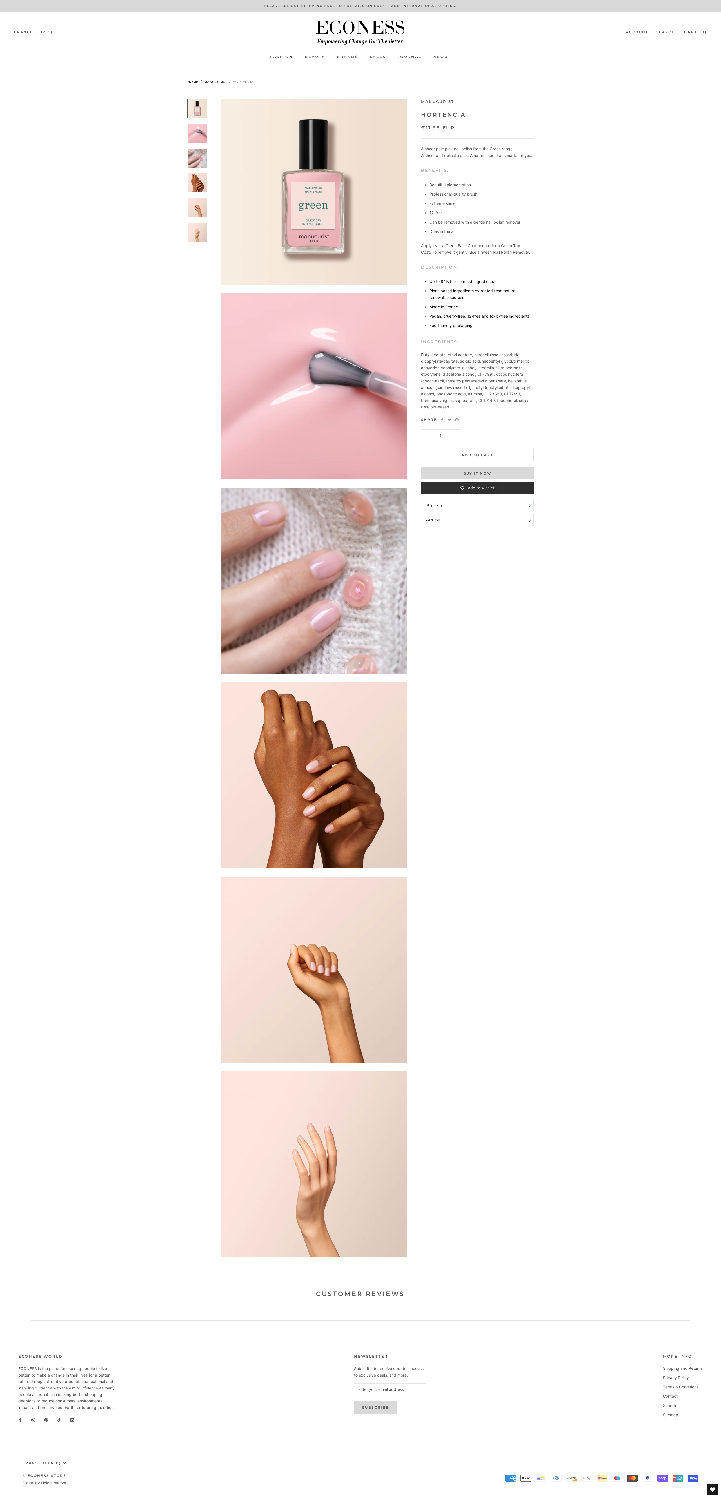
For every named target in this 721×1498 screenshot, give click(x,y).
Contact (670, 1396)
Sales (378, 56)
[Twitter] (449, 419)
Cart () (695, 32)
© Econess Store (44, 1475)
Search (665, 32)
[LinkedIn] (72, 1419)
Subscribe (375, 1407)
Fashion (281, 56)
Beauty (315, 56)
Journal (410, 56)
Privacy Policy (676, 1377)
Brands (347, 56)
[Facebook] (442, 419)
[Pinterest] (457, 419)
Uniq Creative (53, 1483)
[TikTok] (59, 1419)
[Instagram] (33, 1419)
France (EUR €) (33, 32)
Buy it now (477, 473)
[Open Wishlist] (712, 1489)
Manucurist (215, 81)
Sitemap (670, 1414)
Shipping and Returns (683, 1368)
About (442, 56)
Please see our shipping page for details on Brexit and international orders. (360, 6)
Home (192, 81)
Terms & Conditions (680, 1386)
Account (637, 32)
